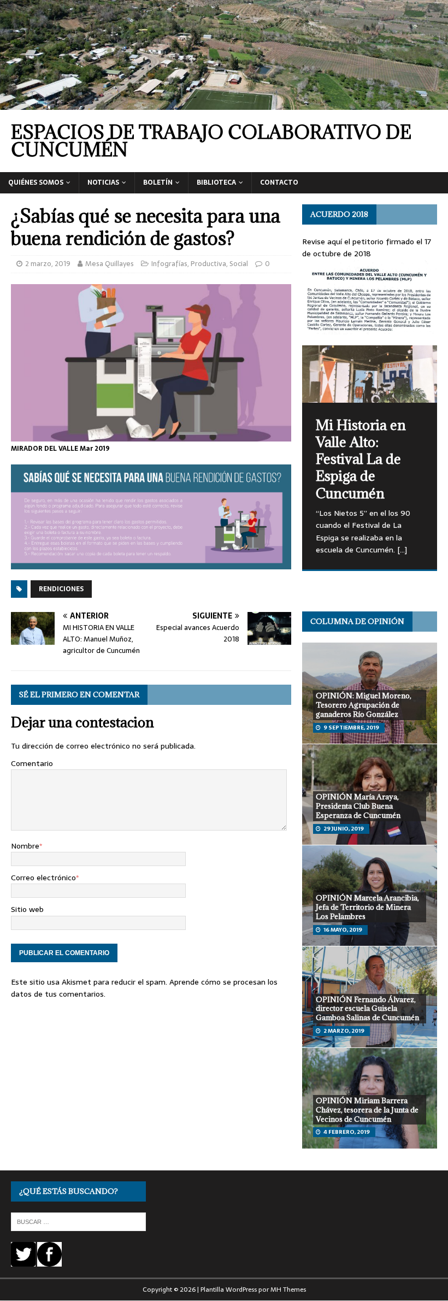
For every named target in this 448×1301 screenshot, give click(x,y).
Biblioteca (216, 182)
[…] (402, 550)
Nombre (25, 846)
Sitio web (27, 909)
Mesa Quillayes (109, 263)
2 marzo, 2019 (47, 263)
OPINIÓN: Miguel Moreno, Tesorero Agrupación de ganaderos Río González (363, 705)
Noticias (103, 182)
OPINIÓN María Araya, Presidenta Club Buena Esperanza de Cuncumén (358, 806)
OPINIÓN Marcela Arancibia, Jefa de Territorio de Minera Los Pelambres (367, 907)
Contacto (279, 182)
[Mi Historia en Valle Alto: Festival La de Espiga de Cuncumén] (369, 374)
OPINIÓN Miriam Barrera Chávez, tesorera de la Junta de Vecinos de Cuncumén (367, 1110)
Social (238, 263)
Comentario (32, 763)
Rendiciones (61, 589)
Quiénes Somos (35, 182)
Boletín (158, 182)
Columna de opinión (357, 621)
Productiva (208, 263)
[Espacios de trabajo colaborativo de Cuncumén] (224, 103)
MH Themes (288, 1289)
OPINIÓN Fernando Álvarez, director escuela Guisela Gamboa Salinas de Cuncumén (367, 1008)
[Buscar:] (78, 1221)
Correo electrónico (43, 878)
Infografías (169, 263)
